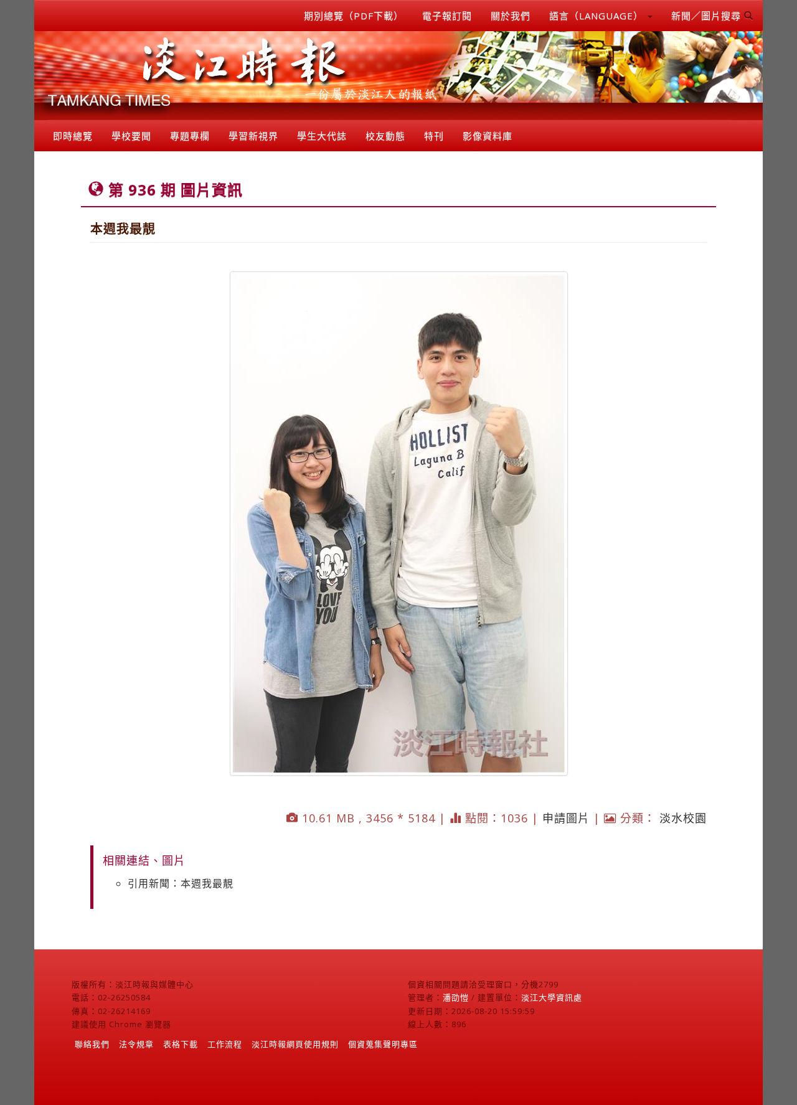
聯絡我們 (92, 1044)
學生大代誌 (322, 135)
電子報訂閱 (447, 15)
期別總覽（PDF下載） (353, 15)
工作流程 (224, 1044)
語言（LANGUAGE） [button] (597, 15)
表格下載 (180, 1044)
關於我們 (511, 15)
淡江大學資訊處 (551, 997)
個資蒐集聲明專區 (383, 1044)
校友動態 (385, 135)
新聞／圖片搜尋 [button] (707, 15)
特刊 (434, 135)
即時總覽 (73, 135)
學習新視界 (253, 135)
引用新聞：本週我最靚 (180, 883)
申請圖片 (566, 818)
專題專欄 (190, 135)
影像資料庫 (487, 135)
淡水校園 (683, 818)
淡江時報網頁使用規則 (295, 1044)
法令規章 (136, 1044)
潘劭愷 (456, 997)
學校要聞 (131, 135)
